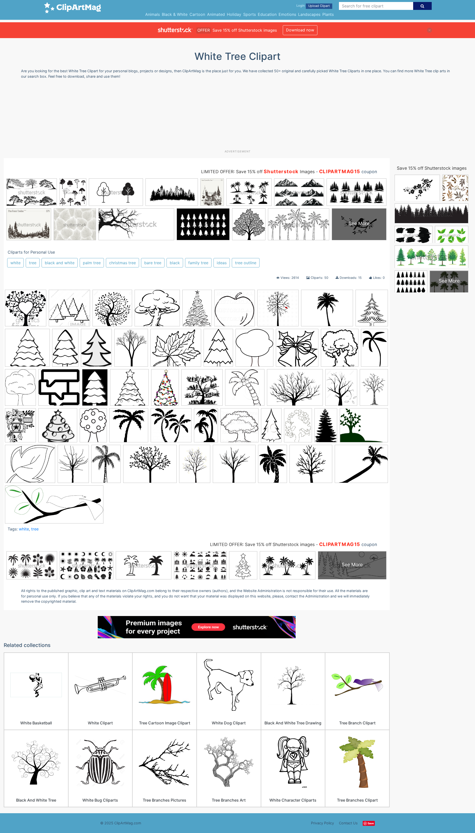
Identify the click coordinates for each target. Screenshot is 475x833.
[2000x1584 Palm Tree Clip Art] (361, 466)
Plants (328, 14)
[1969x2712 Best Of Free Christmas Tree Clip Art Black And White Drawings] (96, 350)
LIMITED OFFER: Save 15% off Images (258, 171)
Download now (300, 29)
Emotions (287, 14)
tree (32, 262)
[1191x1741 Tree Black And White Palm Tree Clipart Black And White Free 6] (106, 466)
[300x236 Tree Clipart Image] (364, 427)
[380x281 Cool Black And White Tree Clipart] (295, 389)
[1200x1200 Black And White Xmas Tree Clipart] (297, 350)
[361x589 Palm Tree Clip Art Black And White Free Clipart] (206, 427)
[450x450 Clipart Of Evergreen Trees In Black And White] (69, 310)
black (175, 262)
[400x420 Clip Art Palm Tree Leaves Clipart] (244, 389)
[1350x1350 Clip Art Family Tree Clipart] (202, 389)
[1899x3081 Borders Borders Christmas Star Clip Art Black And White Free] (94, 389)
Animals (152, 14)
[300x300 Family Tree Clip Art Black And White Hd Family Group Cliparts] (25, 310)
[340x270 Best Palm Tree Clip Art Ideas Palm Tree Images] (327, 310)
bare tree (152, 262)
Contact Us (348, 823)
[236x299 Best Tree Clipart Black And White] (131, 350)
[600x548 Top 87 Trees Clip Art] (157, 310)
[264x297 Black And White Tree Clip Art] (254, 350)
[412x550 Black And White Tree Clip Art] (20, 389)
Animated (216, 14)
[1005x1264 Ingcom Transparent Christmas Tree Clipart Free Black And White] (20, 427)
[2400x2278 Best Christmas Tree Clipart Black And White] (27, 350)
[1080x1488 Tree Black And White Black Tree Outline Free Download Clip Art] (73, 466)
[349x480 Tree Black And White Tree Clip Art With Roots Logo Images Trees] (194, 466)
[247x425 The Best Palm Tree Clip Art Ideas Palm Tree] (326, 427)
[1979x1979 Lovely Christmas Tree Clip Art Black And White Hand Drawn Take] (58, 427)
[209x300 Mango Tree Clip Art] (93, 427)
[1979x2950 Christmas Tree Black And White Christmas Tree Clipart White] (165, 389)
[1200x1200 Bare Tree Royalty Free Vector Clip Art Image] (278, 310)
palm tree (92, 262)
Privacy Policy (322, 823)
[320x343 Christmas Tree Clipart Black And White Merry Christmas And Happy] (129, 389)
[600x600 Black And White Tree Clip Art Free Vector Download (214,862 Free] (59, 389)
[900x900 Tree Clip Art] (234, 466)
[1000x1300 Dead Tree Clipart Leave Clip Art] (341, 389)
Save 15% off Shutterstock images (432, 168)
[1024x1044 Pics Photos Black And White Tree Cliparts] (239, 427)
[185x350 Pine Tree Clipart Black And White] (271, 427)
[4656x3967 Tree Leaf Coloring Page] (30, 466)
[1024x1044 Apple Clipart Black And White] (234, 310)
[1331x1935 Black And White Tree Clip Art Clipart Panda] (218, 350)
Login (300, 5)
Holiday (234, 14)
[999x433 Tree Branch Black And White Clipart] (54, 507)
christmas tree (122, 262)
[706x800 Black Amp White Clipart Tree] (339, 350)
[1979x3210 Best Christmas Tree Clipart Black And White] (65, 350)
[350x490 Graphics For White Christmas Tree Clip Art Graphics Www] (197, 310)
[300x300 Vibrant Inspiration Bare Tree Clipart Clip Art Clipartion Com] (311, 466)
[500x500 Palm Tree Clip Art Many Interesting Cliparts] (129, 427)
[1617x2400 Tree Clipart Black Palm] (272, 466)
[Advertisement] (237, 116)
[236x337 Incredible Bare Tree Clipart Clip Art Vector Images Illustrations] (374, 389)
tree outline (245, 262)
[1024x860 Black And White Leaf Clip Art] (176, 350)
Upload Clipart (319, 6)
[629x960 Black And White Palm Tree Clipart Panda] (374, 349)
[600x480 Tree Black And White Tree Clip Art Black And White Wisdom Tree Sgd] (149, 466)
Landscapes (309, 14)
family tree (198, 262)
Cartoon (197, 14)
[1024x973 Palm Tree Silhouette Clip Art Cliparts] (171, 427)
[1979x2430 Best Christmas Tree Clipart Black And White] (372, 309)
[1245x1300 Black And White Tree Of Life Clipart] (112, 310)
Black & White (175, 14)
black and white (59, 262)
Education (267, 14)
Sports (249, 14)
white (15, 262)
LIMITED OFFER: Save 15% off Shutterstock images (262, 544)
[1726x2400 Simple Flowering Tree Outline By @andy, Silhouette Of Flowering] (298, 427)
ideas (222, 262)
